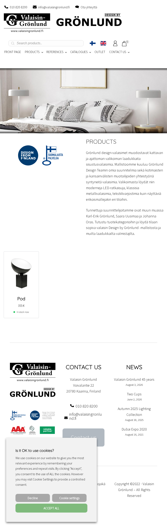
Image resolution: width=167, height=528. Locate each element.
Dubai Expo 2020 (134, 429)
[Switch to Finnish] (93, 43)
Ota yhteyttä (89, 7)
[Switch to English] (103, 43)
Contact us (83, 437)
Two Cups (134, 394)
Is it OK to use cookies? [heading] (34, 450)
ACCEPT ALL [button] (51, 508)
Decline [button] (33, 498)
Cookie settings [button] (69, 498)
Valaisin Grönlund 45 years (134, 379)
